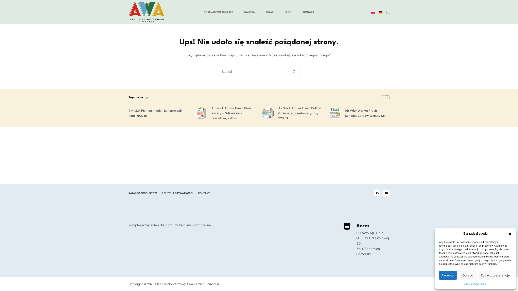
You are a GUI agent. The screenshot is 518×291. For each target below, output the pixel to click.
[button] (510, 234)
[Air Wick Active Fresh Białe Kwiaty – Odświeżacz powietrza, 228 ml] (201, 113)
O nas (270, 12)
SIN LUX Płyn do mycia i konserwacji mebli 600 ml (155, 113)
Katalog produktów (142, 193)
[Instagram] (386, 193)
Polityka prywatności (474, 283)
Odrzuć (467, 275)
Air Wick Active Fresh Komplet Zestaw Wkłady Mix (365, 113)
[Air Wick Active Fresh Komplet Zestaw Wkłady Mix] (335, 113)
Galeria (249, 12)
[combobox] (254, 71)
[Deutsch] (380, 12)
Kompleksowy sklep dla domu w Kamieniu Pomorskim (169, 225)
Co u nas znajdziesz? (218, 12)
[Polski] (373, 12)
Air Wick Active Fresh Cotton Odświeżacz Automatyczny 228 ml (299, 113)
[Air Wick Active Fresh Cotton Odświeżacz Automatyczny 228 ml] (268, 113)
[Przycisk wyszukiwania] (294, 71)
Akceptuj (447, 275)
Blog (288, 12)
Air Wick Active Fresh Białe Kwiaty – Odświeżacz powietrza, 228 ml (231, 113)
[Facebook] (377, 193)
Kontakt (308, 12)
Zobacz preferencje (495, 275)
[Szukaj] (388, 12)
